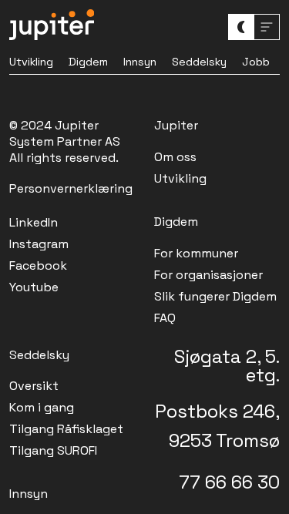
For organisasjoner (208, 275)
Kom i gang (41, 407)
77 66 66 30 (229, 482)
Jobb (256, 62)
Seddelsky (199, 62)
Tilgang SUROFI (53, 450)
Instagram (39, 244)
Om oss (175, 157)
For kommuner (196, 253)
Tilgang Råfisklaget (66, 429)
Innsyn (139, 62)
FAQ (165, 318)
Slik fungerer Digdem (215, 296)
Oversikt (34, 386)
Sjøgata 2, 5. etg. (227, 365)
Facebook (38, 265)
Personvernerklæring (71, 188)
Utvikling (31, 62)
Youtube (34, 287)
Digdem (88, 62)
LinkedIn (33, 222)
